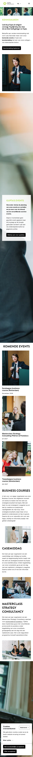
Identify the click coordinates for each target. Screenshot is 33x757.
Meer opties (7, 740)
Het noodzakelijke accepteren (14, 747)
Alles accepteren (9, 751)
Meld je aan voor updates (15, 235)
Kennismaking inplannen (11, 48)
